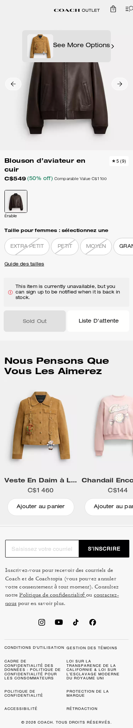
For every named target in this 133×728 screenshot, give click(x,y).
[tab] (77, 10)
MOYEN (96, 247)
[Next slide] (119, 84)
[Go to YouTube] (58, 624)
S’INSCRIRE (104, 549)
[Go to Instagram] (41, 624)
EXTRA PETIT (27, 247)
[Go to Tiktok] (75, 624)
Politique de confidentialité (52, 594)
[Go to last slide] (13, 84)
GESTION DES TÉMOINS (91, 648)
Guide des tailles (24, 264)
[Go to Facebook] (92, 624)
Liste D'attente (99, 321)
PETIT (65, 247)
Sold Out (35, 321)
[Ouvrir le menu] (127, 9)
